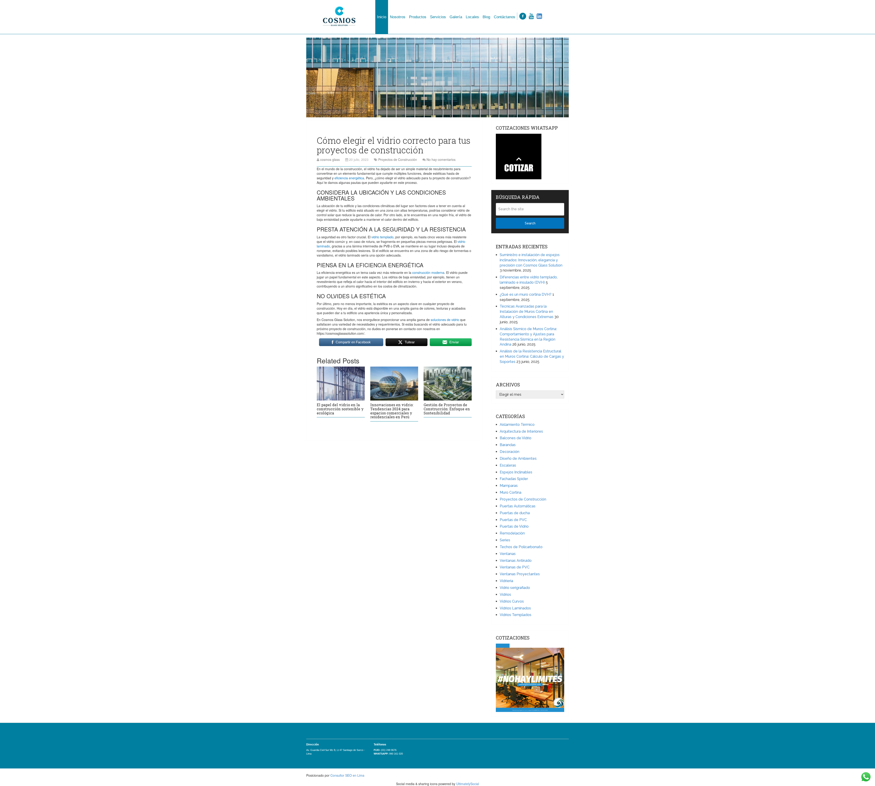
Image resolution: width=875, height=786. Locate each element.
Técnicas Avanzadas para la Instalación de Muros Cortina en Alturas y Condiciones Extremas (526, 311)
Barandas (508, 445)
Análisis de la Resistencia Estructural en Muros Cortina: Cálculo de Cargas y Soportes (532, 356)
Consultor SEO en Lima (347, 775)
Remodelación (512, 533)
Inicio (381, 17)
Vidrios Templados (515, 615)
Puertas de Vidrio (514, 526)
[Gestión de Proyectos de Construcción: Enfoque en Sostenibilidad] (448, 384)
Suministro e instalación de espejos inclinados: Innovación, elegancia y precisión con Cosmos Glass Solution (531, 260)
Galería (456, 17)
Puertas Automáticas (517, 506)
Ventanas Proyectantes (520, 574)
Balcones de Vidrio (515, 438)
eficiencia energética (349, 178)
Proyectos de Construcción (397, 159)
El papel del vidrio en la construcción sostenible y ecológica (340, 408)
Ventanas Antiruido (516, 560)
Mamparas (509, 485)
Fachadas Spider (514, 479)
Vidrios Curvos (512, 601)
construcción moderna (428, 272)
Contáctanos (504, 17)
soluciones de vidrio (445, 319)
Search (530, 223)
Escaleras (508, 465)
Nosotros (397, 17)
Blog (486, 17)
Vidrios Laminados (515, 608)
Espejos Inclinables (516, 472)
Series (505, 540)
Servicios (438, 17)
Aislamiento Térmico (517, 424)
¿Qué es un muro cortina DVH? (525, 294)
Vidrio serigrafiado (515, 588)
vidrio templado (382, 237)
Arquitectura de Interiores (521, 431)
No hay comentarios (441, 159)
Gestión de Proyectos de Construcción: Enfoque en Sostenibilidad (447, 408)
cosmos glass (330, 159)
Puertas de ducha (515, 513)
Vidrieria (506, 581)
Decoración (509, 452)
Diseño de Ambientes (518, 458)
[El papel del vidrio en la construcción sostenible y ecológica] (341, 384)
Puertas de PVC (513, 520)
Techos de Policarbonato (521, 547)
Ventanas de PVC (515, 567)
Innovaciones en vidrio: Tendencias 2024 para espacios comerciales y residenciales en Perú (391, 410)
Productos (417, 17)
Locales (472, 17)
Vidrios (505, 594)
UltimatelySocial (467, 783)
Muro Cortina (510, 492)
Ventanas (508, 554)
